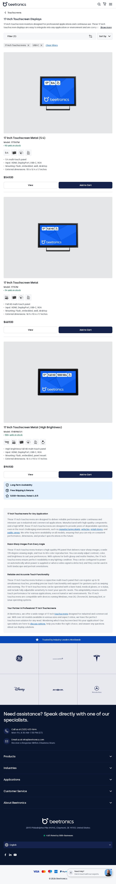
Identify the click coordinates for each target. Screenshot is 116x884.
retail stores (97, 529)
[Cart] (104, 4)
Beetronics (47, 820)
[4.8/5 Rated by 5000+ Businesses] (44, 835)
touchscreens (61, 614)
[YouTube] (15, 855)
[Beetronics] (14, 4)
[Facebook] (5, 855)
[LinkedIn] (10, 855)
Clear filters (52, 45)
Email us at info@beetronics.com (27, 740)
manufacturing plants (69, 529)
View (30, 185)
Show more (106, 27)
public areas (13, 533)
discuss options (37, 624)
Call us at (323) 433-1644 (24, 729)
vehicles (85, 529)
